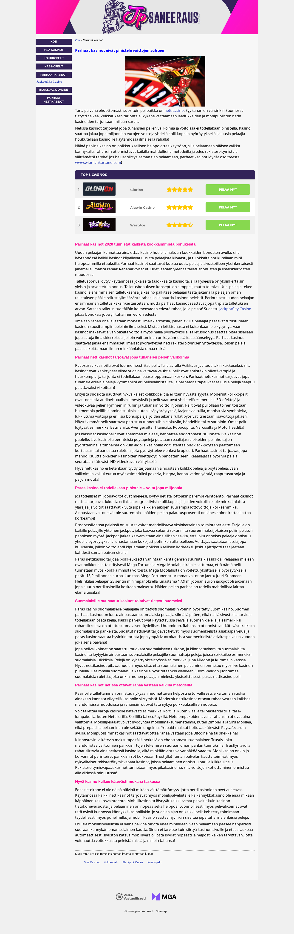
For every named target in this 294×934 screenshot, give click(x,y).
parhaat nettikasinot (54, 99)
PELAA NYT (228, 189)
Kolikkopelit (111, 862)
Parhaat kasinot (53, 74)
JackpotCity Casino (235, 308)
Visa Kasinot (92, 862)
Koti (54, 41)
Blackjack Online (132, 862)
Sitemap (161, 911)
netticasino (174, 110)
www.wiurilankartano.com (98, 162)
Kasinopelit (154, 862)
